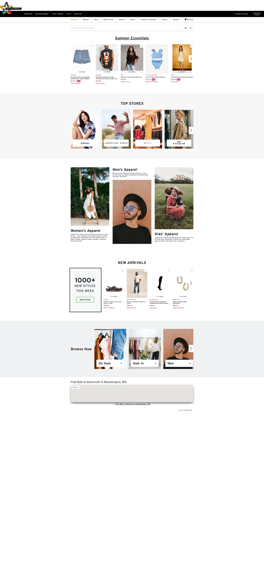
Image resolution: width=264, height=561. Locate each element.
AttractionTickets (257, 13)
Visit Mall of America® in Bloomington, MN (132, 404)
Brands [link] (176, 20)
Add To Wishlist (91, 46)
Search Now (85, 300)
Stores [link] (164, 20)
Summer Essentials (132, 38)
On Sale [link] (74, 20)
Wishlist (190, 19)
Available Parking (241, 14)
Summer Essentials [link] (148, 20)
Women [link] (86, 20)
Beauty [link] (122, 20)
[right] (191, 58)
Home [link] (132, 20)
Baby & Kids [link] (108, 20)
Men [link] (96, 20)
